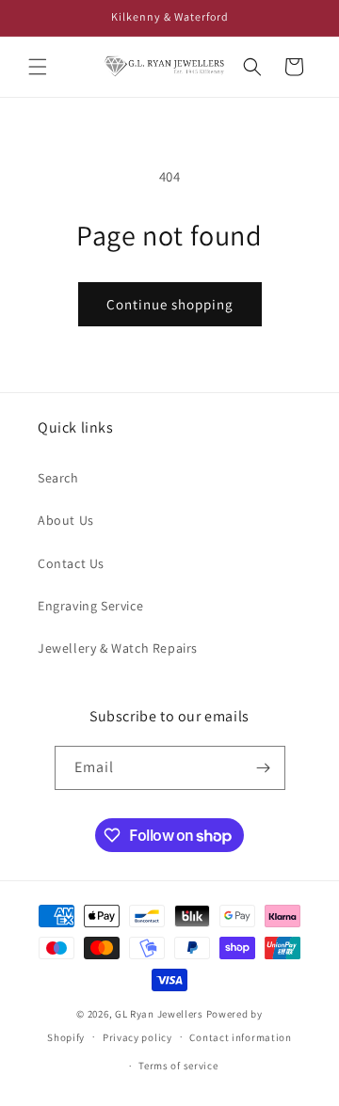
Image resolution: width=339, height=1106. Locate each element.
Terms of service (178, 1065)
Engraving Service (90, 605)
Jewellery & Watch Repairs (118, 648)
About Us (66, 520)
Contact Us (71, 563)
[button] (37, 66)
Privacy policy (137, 1037)
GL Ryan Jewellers (159, 1013)
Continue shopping (170, 304)
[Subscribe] (263, 768)
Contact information (240, 1037)
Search (58, 477)
